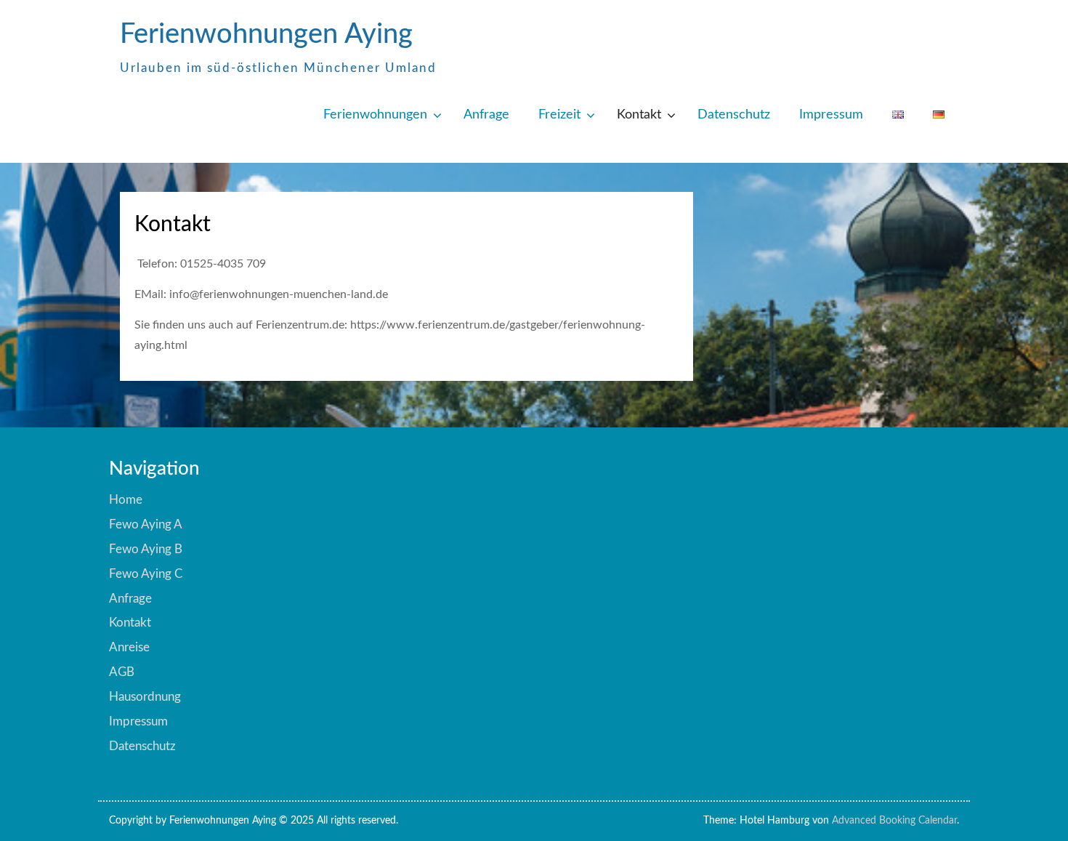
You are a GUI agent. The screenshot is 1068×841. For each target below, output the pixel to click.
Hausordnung (145, 697)
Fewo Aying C (145, 574)
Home (125, 500)
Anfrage (486, 114)
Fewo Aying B (145, 549)
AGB (121, 672)
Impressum (831, 114)
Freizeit (559, 114)
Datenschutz (733, 114)
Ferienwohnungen (375, 114)
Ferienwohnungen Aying (266, 34)
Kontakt (639, 114)
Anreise (129, 647)
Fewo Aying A (145, 524)
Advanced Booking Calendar (894, 821)
